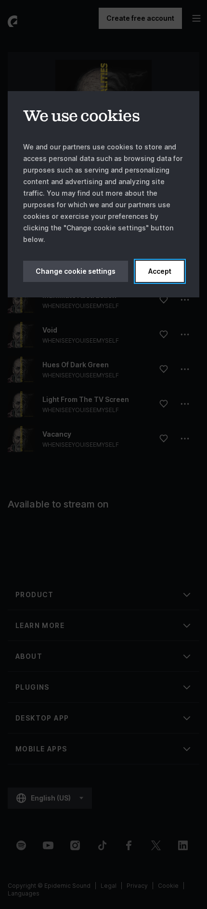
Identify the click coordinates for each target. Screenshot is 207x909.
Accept (159, 271)
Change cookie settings (76, 271)
